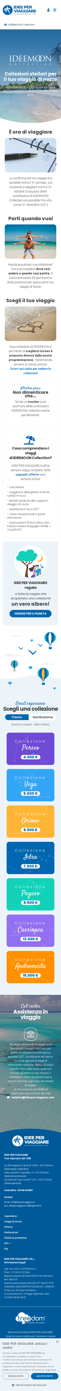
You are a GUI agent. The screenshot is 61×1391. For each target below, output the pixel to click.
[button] (30, 1385)
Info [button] (6, 1243)
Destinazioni (11, 1232)
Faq (6, 1249)
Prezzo (17, 717)
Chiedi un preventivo (15, 1238)
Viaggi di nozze (13, 1221)
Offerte (8, 1227)
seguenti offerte (27, 474)
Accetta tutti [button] (45, 1376)
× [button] (57, 1342)
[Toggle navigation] (54, 10)
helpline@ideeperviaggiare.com (33, 1097)
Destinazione (43, 717)
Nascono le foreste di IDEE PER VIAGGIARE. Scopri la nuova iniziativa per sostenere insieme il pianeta (30, 1336)
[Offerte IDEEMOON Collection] (30, 154)
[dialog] (30, 1364)
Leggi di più (50, 1369)
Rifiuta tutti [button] (15, 1376)
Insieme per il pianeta (30, 614)
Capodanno (10, 1216)
